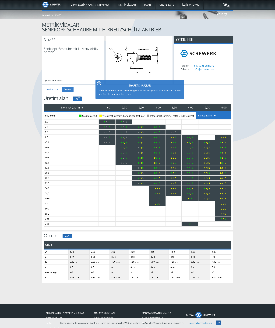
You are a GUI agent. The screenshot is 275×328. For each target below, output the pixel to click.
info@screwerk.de (204, 69)
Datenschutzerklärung (200, 322)
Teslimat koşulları (104, 313)
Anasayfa (46, 15)
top (76, 98)
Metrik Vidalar (127, 4)
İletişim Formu (190, 4)
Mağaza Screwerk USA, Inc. (156, 313)
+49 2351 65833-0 (204, 65)
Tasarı (147, 4)
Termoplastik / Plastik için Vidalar (89, 4)
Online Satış (166, 4)
